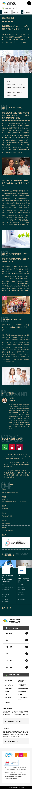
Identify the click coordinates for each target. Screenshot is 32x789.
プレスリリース (9, 685)
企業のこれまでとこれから (15, 85)
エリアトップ (6, 12)
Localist (7, 691)
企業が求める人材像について (16, 93)
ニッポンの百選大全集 (23, 698)
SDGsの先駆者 (22, 691)
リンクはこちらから (7, 530)
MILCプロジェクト (10, 688)
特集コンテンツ (9, 680)
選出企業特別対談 (23, 688)
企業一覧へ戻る (7, 608)
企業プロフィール (12, 95)
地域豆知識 (8, 697)
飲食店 (20, 694)
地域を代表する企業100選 (23, 681)
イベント (7, 694)
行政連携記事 (22, 685)
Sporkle (7, 702)
